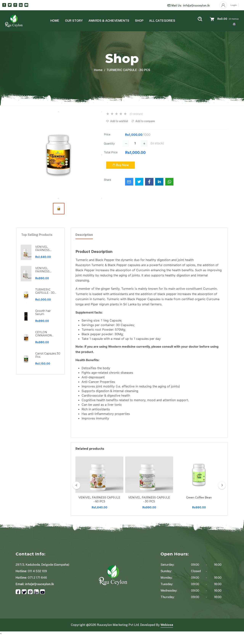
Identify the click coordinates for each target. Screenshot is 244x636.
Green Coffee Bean (199, 497)
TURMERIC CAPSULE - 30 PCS (45, 291)
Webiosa (167, 625)
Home (54, 20)
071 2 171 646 (37, 577)
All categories (162, 20)
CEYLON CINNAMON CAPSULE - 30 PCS (45, 334)
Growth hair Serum (43, 312)
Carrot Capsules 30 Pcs (47, 355)
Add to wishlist (119, 121)
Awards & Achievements (108, 20)
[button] (234, 24)
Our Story (74, 20)
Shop (139, 20)
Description (84, 235)
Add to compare (145, 121)
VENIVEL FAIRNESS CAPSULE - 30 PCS (45, 270)
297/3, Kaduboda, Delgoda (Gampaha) (42, 564)
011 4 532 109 (37, 571)
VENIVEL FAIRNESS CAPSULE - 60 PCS (45, 248)
